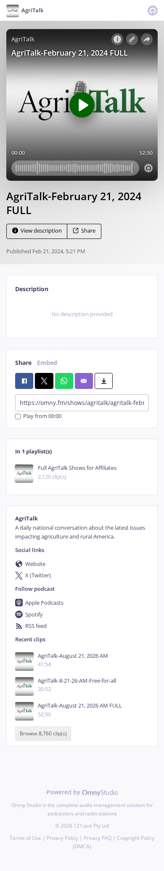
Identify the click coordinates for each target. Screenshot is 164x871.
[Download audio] (104, 381)
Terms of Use (25, 838)
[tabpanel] (82, 314)
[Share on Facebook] (24, 381)
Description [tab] (31, 289)
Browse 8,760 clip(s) (43, 733)
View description (41, 230)
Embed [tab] (47, 363)
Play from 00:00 (42, 416)
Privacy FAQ (97, 838)
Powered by (64, 792)
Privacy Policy (62, 838)
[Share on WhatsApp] (64, 381)
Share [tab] (23, 363)
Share (88, 230)
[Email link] (84, 381)
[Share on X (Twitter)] (44, 381)
